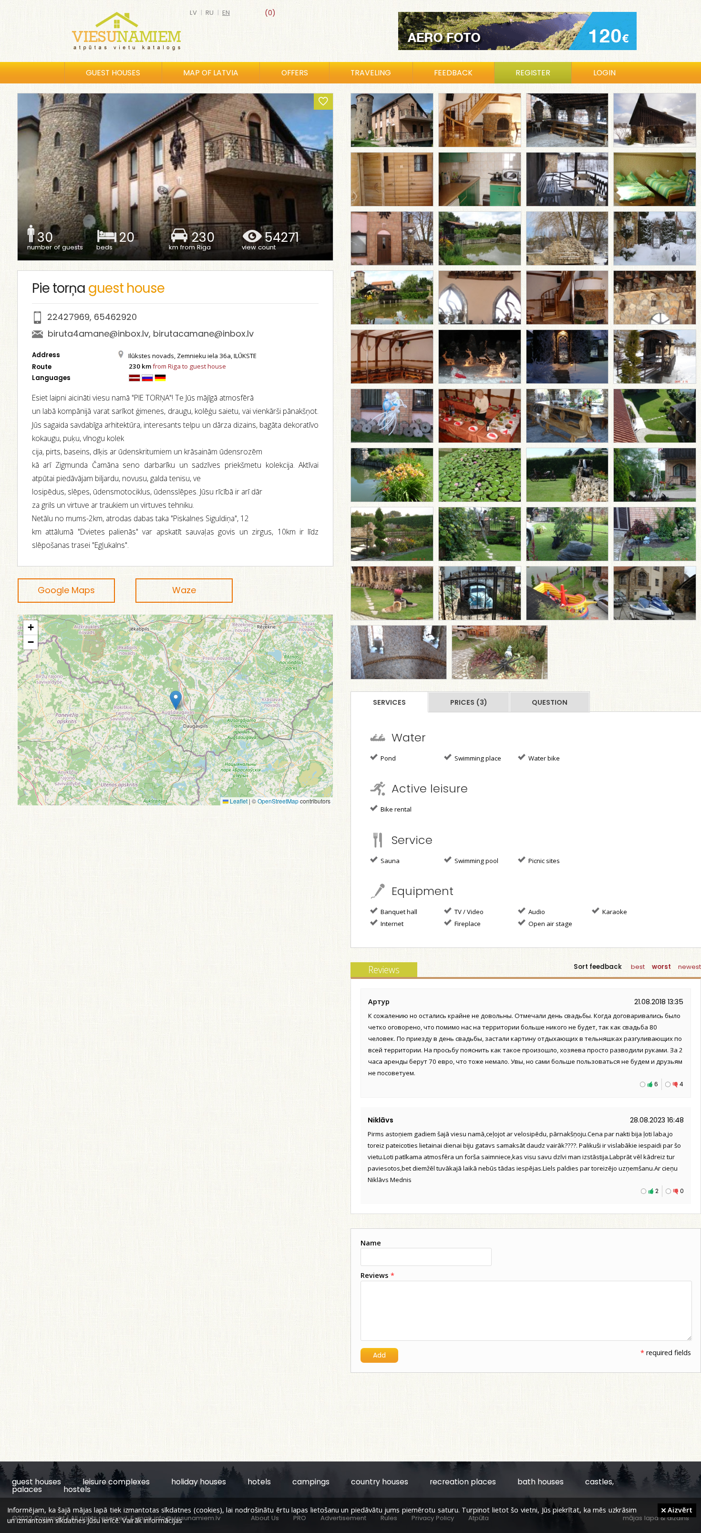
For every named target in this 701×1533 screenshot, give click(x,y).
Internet (391, 923)
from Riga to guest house (189, 366)
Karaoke (614, 911)
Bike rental (395, 809)
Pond (387, 758)
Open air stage (549, 923)
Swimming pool (475, 860)
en (226, 12)
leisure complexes (116, 1481)
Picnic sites (543, 860)
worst (661, 966)
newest (689, 966)
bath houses (540, 1481)
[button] (176, 700)
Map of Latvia (210, 73)
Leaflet (237, 801)
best (638, 966)
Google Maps (66, 590)
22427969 (68, 317)
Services (389, 702)
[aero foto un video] (517, 31)
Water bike (543, 758)
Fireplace (467, 923)
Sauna (389, 860)
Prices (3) (468, 702)
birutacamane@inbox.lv (203, 334)
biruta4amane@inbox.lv (98, 334)
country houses (379, 1481)
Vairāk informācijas (152, 1520)
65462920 (115, 317)
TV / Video (468, 911)
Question (549, 702)
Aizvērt (679, 1509)
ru (210, 12)
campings (311, 1481)
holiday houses (198, 1481)
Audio (536, 911)
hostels (77, 1489)
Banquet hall (398, 911)
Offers (294, 73)
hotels (259, 1481)
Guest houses (113, 73)
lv (193, 12)
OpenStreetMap (278, 801)
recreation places (463, 1481)
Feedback (453, 73)
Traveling (370, 73)
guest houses (36, 1481)
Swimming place (477, 758)
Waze (184, 590)
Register (532, 73)
